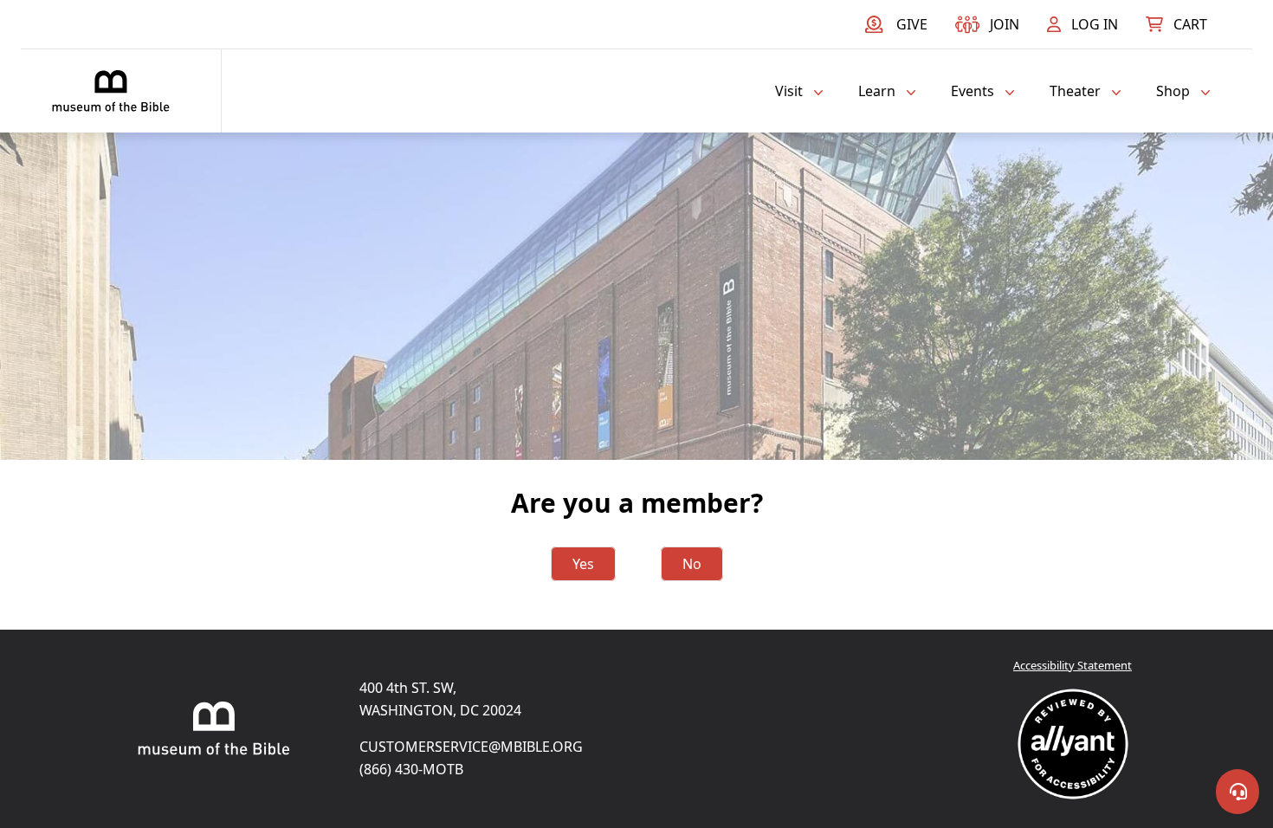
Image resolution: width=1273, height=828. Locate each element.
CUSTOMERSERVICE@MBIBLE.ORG (471, 746)
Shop (1173, 90)
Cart (1190, 24)
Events (972, 90)
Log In (1094, 24)
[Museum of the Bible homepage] (111, 91)
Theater (1075, 90)
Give (911, 24)
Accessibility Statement (1072, 665)
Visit (789, 90)
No (691, 563)
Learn (876, 90)
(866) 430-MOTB (411, 769)
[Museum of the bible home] (214, 728)
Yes (583, 563)
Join (1004, 24)
